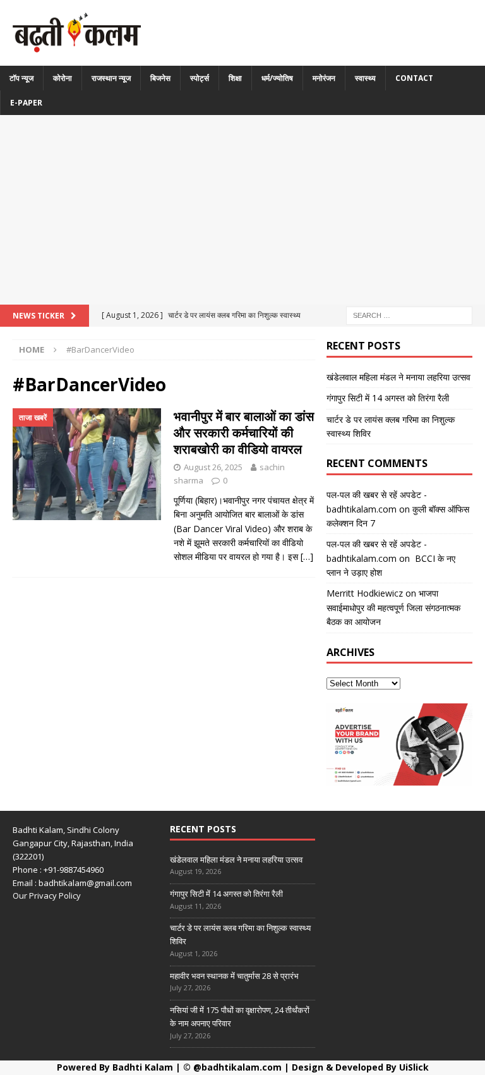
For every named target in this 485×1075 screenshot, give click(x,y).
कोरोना (62, 78)
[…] (307, 556)
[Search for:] (409, 314)
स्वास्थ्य (365, 78)
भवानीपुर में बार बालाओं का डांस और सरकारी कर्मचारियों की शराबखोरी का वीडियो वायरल (244, 433)
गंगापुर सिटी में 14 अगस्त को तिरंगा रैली (387, 398)
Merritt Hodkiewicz (364, 593)
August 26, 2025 (213, 467)
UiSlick (414, 1067)
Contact (414, 78)
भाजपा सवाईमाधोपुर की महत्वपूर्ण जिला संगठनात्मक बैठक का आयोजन (393, 607)
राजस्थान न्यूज (111, 78)
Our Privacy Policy (47, 895)
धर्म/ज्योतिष (277, 78)
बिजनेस (160, 78)
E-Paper (26, 102)
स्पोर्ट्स (199, 78)
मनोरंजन (324, 78)
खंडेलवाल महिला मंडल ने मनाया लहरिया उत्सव (398, 377)
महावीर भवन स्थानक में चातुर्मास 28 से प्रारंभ (234, 975)
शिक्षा (235, 78)
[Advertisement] (242, 209)
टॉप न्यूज (21, 78)
